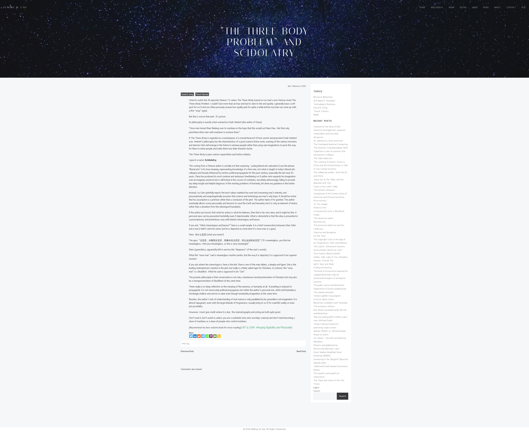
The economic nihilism (324, 306)
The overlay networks (324, 292)
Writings (436, 7)
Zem (289, 86)
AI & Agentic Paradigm (324, 100)
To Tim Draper (320, 204)
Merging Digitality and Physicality (274, 327)
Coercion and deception (325, 232)
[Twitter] (191, 336)
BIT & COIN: (249, 327)
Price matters (320, 200)
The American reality (323, 218)
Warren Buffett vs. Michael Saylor (330, 330)
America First (320, 207)
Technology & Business (324, 104)
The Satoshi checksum (324, 189)
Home (422, 7)
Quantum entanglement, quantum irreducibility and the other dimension (330, 133)
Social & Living (187, 94)
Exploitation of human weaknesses (330, 288)
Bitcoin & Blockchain (323, 96)
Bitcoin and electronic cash (326, 348)
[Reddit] (199, 336)
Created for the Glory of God (327, 126)
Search (317, 390)
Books (463, 7)
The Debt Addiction (323, 158)
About (497, 7)
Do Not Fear (319, 235)
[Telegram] (203, 336)
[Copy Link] (219, 336)
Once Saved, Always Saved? (327, 253)
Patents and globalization (326, 345)
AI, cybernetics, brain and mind (328, 140)
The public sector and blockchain (329, 285)
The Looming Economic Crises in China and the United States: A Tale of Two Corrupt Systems (331, 165)
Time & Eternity (202, 94)
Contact (511, 7)
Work (451, 7)
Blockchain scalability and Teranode (330, 302)
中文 (523, 7)
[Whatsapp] (207, 336)
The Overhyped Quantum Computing (331, 144)
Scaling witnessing (322, 267)
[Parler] (211, 336)
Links (474, 7)
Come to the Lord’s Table (326, 186)
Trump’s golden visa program (327, 295)
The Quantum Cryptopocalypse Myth (331, 147)
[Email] (215, 336)
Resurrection (320, 221)
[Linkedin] (195, 336)
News (486, 7)
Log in (316, 387)
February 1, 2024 (299, 86)
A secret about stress (324, 299)
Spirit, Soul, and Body (324, 263)
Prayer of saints (321, 334)
